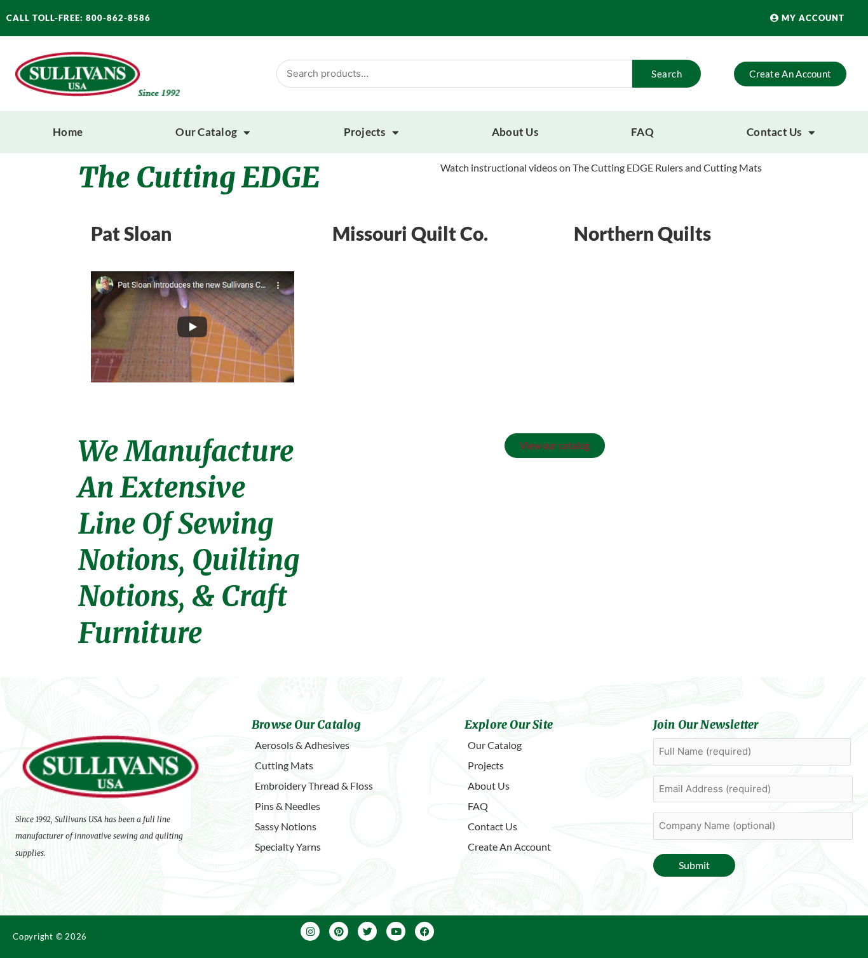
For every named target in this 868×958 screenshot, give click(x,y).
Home (68, 131)
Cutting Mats (284, 765)
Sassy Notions (285, 826)
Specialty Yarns (288, 846)
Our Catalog (206, 131)
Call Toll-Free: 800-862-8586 (78, 18)
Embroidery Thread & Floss (314, 785)
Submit (694, 865)
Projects (365, 131)
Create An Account (509, 846)
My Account (811, 18)
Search (666, 73)
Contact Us (774, 131)
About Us (515, 131)
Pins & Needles (287, 806)
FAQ (642, 131)
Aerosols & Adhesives (302, 745)
